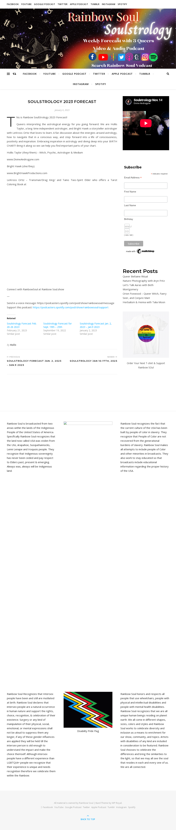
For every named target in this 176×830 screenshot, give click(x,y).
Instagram (108, 4)
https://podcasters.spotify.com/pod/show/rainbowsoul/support (70, 307)
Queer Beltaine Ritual (135, 276)
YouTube (26, 4)
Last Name (130, 205)
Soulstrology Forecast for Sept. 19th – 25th (57, 325)
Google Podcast (44, 4)
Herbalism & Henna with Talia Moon (144, 302)
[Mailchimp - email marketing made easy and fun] (140, 251)
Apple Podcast (79, 4)
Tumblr (95, 4)
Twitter (63, 4)
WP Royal (117, 802)
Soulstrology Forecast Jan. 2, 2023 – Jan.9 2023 (96, 325)
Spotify (122, 4)
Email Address (133, 177)
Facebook (13, 4)
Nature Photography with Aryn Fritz (144, 280)
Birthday (128, 219)
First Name (130, 191)
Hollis (13, 344)
